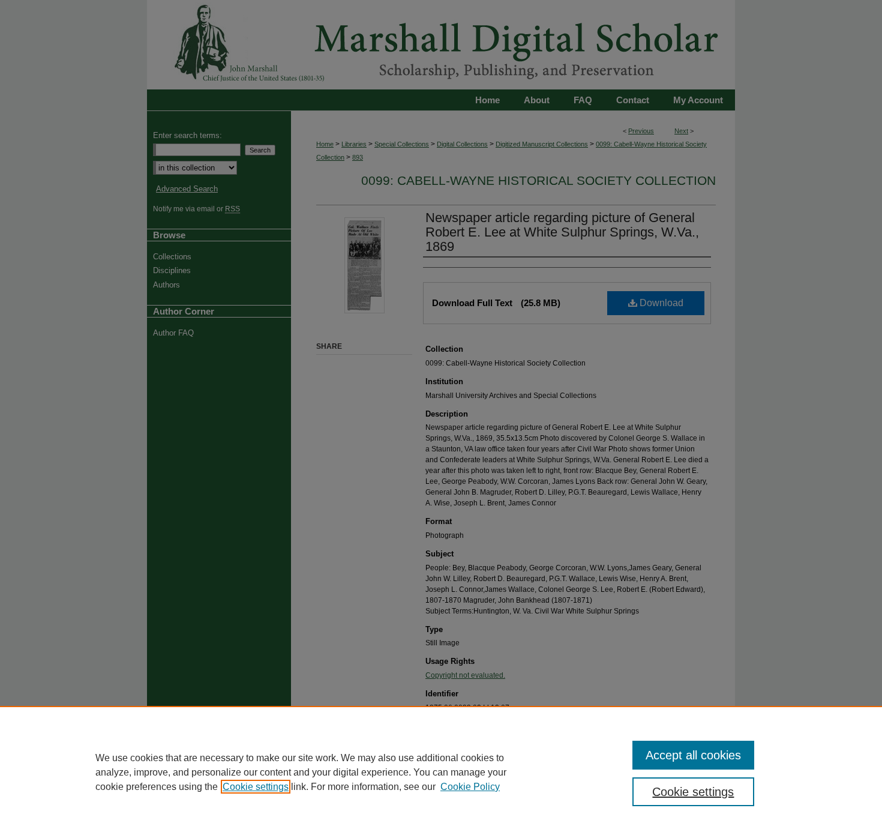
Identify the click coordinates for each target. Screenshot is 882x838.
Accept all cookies (693, 755)
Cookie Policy (470, 787)
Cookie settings (256, 787)
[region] (441, 772)
